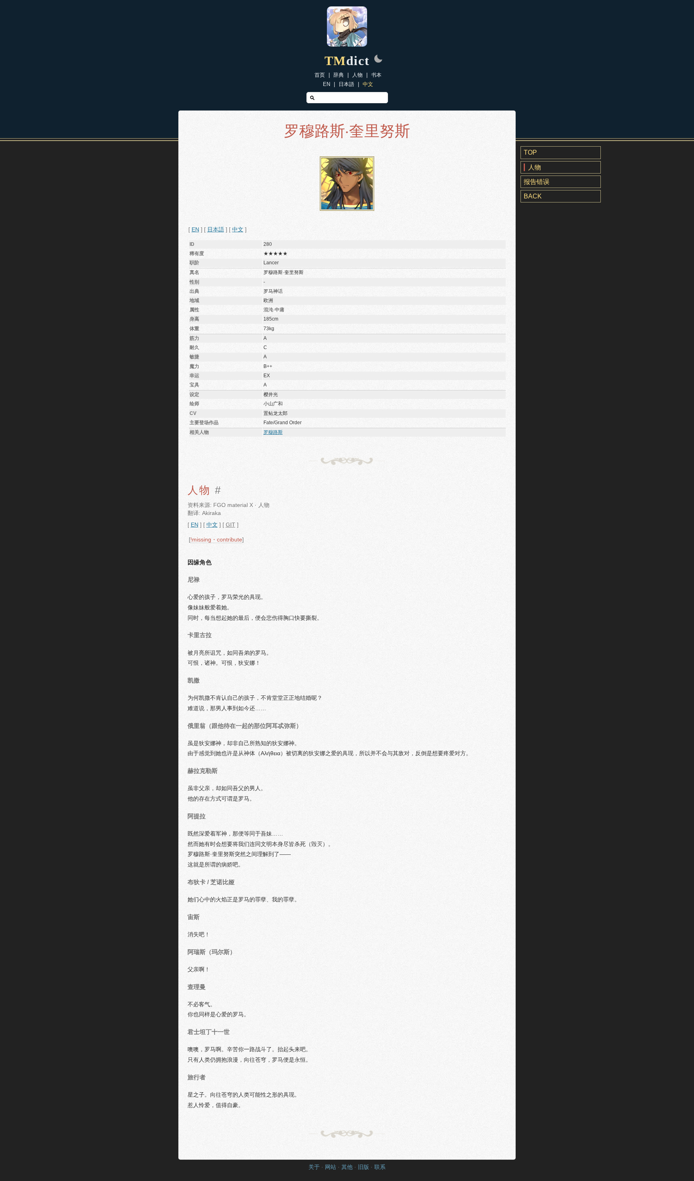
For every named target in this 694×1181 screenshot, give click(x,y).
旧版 (363, 1167)
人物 (357, 75)
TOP (530, 152)
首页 (319, 75)
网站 (330, 1167)
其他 (347, 1167)
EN (326, 84)
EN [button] (195, 230)
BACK (533, 196)
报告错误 (536, 181)
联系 (380, 1167)
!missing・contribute (216, 539)
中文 (368, 84)
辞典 (338, 75)
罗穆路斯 (273, 432)
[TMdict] (347, 44)
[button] (378, 59)
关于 (314, 1167)
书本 (376, 75)
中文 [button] (237, 230)
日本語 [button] (215, 230)
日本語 (346, 84)
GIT (230, 525)
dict (347, 60)
